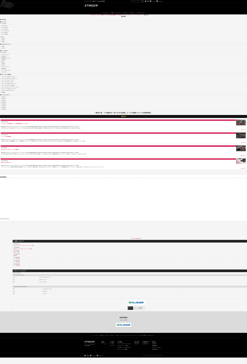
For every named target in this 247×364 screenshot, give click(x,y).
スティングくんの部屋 (6, 74)
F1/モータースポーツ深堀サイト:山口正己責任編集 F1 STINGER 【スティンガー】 (111, 15)
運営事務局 (154, 345)
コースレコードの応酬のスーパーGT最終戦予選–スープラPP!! (14, 123)
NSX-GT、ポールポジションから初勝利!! (10, 149)
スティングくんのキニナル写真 (7, 85)
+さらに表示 (1, 36)
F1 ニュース (105, 12)
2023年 (3, 41)
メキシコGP (4, 32)
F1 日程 (112, 12)
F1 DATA (112, 342)
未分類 (3, 92)
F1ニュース (3, 21)
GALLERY (136, 342)
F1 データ (118, 12)
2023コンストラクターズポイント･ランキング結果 (23, 245)
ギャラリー (132, 12)
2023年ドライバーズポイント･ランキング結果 (22, 248)
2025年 (3, 38)
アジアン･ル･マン (5, 66)
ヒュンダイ (4, 71)
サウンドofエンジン (5, 70)
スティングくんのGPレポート (7, 76)
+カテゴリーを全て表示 (3, 23)
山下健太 (3, 56)
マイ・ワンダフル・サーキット (124, 343)
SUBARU (3, 59)
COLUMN (120, 342)
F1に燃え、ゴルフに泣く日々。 (124, 347)
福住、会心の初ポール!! (6, 162)
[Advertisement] (139, 7)
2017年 (3, 48)
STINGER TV (146, 342)
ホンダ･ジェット (5, 54)
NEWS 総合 (3, 19)
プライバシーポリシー (157, 347)
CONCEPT (154, 343)
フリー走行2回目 (16, 262)
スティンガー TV (141, 12)
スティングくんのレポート (7, 80)
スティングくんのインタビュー (7, 90)
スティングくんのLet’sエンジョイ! (8, 88)
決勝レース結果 (16, 252)
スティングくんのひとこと (7, 81)
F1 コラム (125, 12)
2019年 (3, 102)
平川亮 (3, 63)
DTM (2, 61)
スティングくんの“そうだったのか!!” (8, 78)
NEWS (103, 342)
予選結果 (15, 255)
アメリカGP (4, 27)
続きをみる (243, 129)
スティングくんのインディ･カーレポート (9, 87)
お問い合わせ (155, 349)
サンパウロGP (4, 34)
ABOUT (154, 342)
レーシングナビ (137, 15)
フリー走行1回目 (16, 265)
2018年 (3, 46)
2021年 (3, 98)
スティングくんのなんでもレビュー (8, 83)
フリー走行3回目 (16, 258)
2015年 (3, 109)
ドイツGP (3, 25)
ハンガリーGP (4, 30)
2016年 (3, 107)
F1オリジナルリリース (6, 44)
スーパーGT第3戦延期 (6, 136)
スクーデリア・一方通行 (123, 345)
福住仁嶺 (3, 68)
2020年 (3, 100)
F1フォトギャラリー (5, 94)
